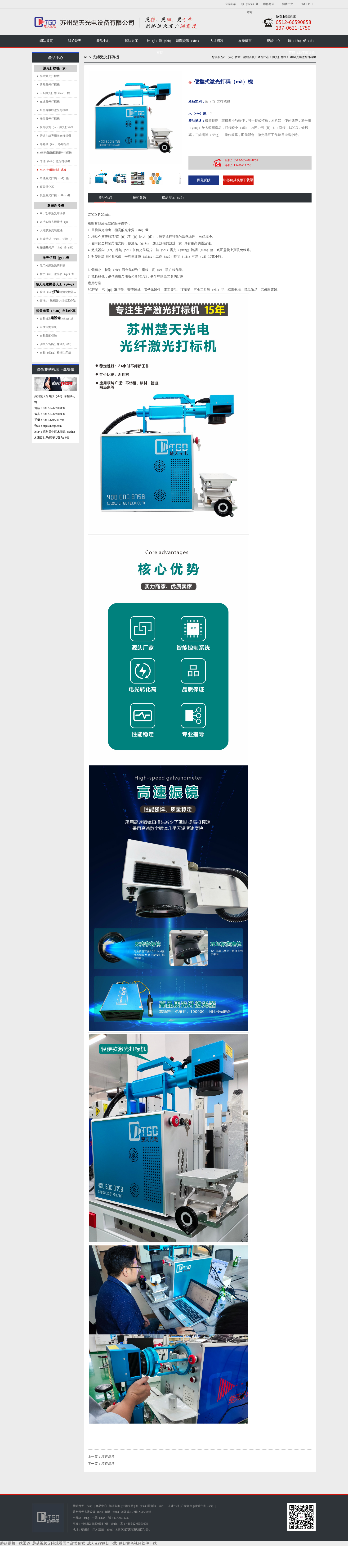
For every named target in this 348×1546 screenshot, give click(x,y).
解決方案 (114, 1506)
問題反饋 (203, 180)
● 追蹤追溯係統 (47, 327)
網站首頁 (46, 41)
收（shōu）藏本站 (249, 8)
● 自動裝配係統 (47, 335)
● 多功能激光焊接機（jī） (53, 222)
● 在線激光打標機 (48, 101)
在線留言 (186, 1506)
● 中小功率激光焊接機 (51, 213)
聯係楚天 (268, 4)
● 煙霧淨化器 (45, 187)
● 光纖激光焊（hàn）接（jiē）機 (56, 249)
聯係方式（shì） (204, 1506)
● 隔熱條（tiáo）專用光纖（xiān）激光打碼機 (53, 146)
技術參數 (139, 197)
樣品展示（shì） (174, 197)
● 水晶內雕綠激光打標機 (52, 110)
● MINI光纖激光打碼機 (51, 169)
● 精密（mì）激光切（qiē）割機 (55, 275)
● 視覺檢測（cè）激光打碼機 (55, 127)
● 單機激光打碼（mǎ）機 (53, 178)
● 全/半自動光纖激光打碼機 (54, 152)
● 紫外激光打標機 (48, 84)
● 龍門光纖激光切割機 (51, 265)
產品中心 (101, 1506)
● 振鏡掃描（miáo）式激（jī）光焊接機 (56, 240)
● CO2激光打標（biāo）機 (53, 93)
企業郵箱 (230, 4)
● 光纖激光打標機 (48, 76)
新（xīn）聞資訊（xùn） (150, 1506)
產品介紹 (105, 197)
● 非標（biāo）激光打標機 (53, 161)
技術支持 (128, 1506)
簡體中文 (287, 4)
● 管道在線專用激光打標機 (54, 135)
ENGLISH (306, 4)
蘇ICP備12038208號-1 (140, 1512)
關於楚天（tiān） (83, 1506)
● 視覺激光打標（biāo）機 (53, 195)
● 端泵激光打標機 (48, 118)
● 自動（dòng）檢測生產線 (54, 352)
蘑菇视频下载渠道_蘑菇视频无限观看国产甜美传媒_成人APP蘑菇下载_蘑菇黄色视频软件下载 (78, 1543)
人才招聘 (173, 1506)
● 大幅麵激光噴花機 (49, 230)
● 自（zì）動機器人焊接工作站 (56, 300)
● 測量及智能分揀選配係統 (54, 344)
